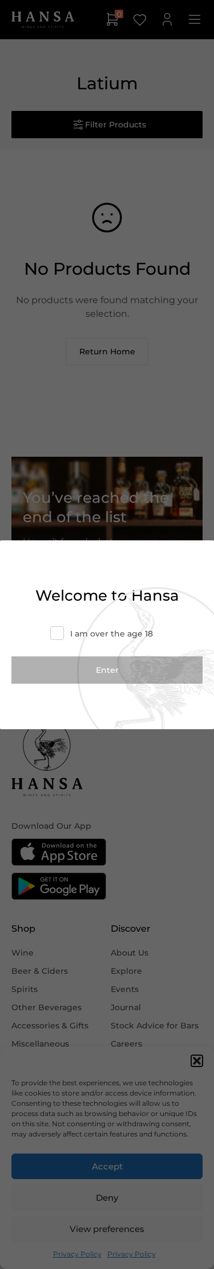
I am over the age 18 (111, 634)
